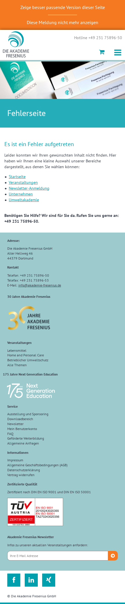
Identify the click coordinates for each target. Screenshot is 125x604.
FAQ (10, 433)
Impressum (15, 460)
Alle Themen (17, 365)
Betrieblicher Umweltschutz (27, 360)
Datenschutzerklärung (23, 470)
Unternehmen (21, 194)
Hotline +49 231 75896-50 (98, 38)
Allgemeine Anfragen (23, 443)
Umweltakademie (24, 199)
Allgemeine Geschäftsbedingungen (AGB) (37, 465)
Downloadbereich (20, 419)
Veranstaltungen (23, 182)
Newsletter (15, 424)
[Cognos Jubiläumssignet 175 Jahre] (31, 400)
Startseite (17, 176)
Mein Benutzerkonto (22, 429)
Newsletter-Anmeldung (29, 188)
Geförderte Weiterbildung (25, 438)
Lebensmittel (16, 350)
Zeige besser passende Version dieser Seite (62, 7)
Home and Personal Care (25, 355)
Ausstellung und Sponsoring (27, 414)
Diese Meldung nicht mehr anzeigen (62, 22)
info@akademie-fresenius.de (39, 285)
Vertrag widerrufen (21, 475)
